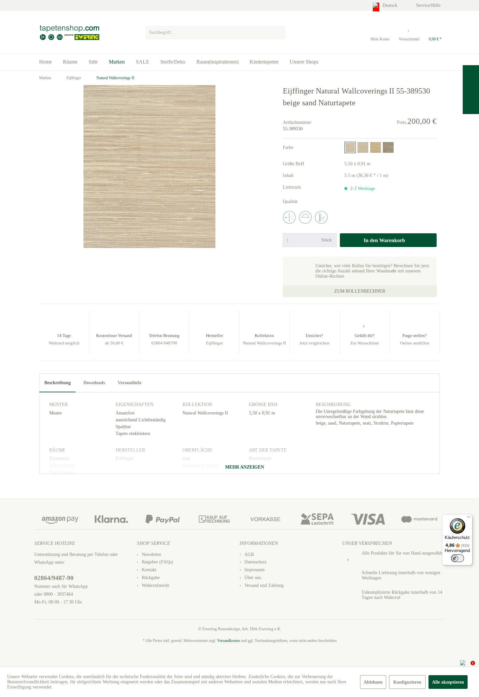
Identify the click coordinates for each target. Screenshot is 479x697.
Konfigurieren (407, 682)
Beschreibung (57, 382)
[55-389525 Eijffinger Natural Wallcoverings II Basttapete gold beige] (363, 147)
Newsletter (151, 554)
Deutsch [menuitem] (391, 5)
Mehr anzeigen (244, 467)
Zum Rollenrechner (359, 291)
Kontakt (149, 569)
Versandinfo (129, 382)
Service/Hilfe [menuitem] (429, 5)
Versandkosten (228, 640)
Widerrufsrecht (155, 585)
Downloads (94, 382)
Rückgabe (151, 577)
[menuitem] (215, 31)
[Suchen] (279, 32)
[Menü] (468, 518)
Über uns (252, 577)
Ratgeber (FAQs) (157, 561)
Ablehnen (373, 682)
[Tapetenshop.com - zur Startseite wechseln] (69, 32)
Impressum (254, 569)
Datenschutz (255, 561)
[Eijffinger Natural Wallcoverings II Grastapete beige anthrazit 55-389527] (388, 147)
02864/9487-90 (54, 577)
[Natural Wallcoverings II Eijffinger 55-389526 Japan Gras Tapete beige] (375, 147)
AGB (249, 554)
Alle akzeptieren (448, 682)
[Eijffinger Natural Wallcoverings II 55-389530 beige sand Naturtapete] (350, 147)
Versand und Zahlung (263, 585)
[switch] (457, 558)
